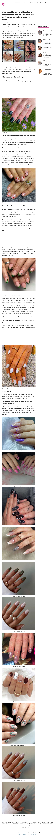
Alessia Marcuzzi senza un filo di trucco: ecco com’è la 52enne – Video (47, 48)
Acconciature (17, 2)
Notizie (46, 2)
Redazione (24, 833)
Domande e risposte (34, 2)
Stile (15, 5)
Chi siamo (19, 833)
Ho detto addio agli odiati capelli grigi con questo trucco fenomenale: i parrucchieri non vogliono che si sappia (48, 33)
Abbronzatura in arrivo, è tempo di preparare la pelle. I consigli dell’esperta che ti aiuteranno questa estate (47, 72)
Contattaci (35, 827)
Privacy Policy (29, 833)
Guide (41, 2)
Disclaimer (35, 833)
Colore (25, 2)
